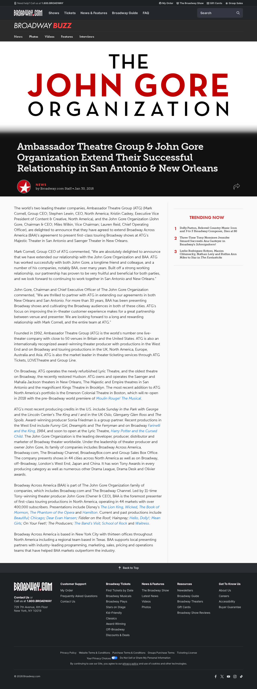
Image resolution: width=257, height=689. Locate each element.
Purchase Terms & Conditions (128, 652)
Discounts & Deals (118, 635)
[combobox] (220, 13)
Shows (54, 12)
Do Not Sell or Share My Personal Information (145, 657)
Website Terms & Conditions (94, 652)
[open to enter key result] (238, 13)
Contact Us (21, 597)
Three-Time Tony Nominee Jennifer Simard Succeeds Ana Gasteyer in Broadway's (204, 241)
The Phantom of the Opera (52, 512)
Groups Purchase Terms (161, 652)
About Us (225, 590)
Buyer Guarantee (230, 607)
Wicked (131, 507)
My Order (167, 3)
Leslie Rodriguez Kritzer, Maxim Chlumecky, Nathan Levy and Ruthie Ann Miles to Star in (208, 254)
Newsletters (185, 590)
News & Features (94, 12)
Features (67, 36)
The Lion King (112, 507)
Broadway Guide (125, 12)
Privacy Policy (68, 652)
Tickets (70, 12)
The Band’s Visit (87, 523)
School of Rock (114, 523)
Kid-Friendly (114, 612)
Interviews (87, 36)
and (135, 431)
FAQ (146, 12)
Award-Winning (116, 623)
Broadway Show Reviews (193, 612)
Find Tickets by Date (119, 590)
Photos (33, 36)
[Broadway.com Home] (28, 13)
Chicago (37, 518)
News (18, 36)
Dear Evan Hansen (61, 518)
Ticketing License (187, 652)
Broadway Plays (116, 601)
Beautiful (21, 518)
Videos (49, 36)
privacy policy (130, 663)
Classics (111, 618)
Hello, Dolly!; (140, 518)
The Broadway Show (192, 3)
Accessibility (227, 601)
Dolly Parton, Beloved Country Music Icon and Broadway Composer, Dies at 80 (208, 229)
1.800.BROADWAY (40, 3)
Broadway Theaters (190, 601)
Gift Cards (216, 3)
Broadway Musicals (118, 596)
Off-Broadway (115, 629)
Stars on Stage (115, 607)
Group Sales (236, 3)
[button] (237, 188)
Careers (224, 596)
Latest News (150, 596)
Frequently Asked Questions (78, 596)
